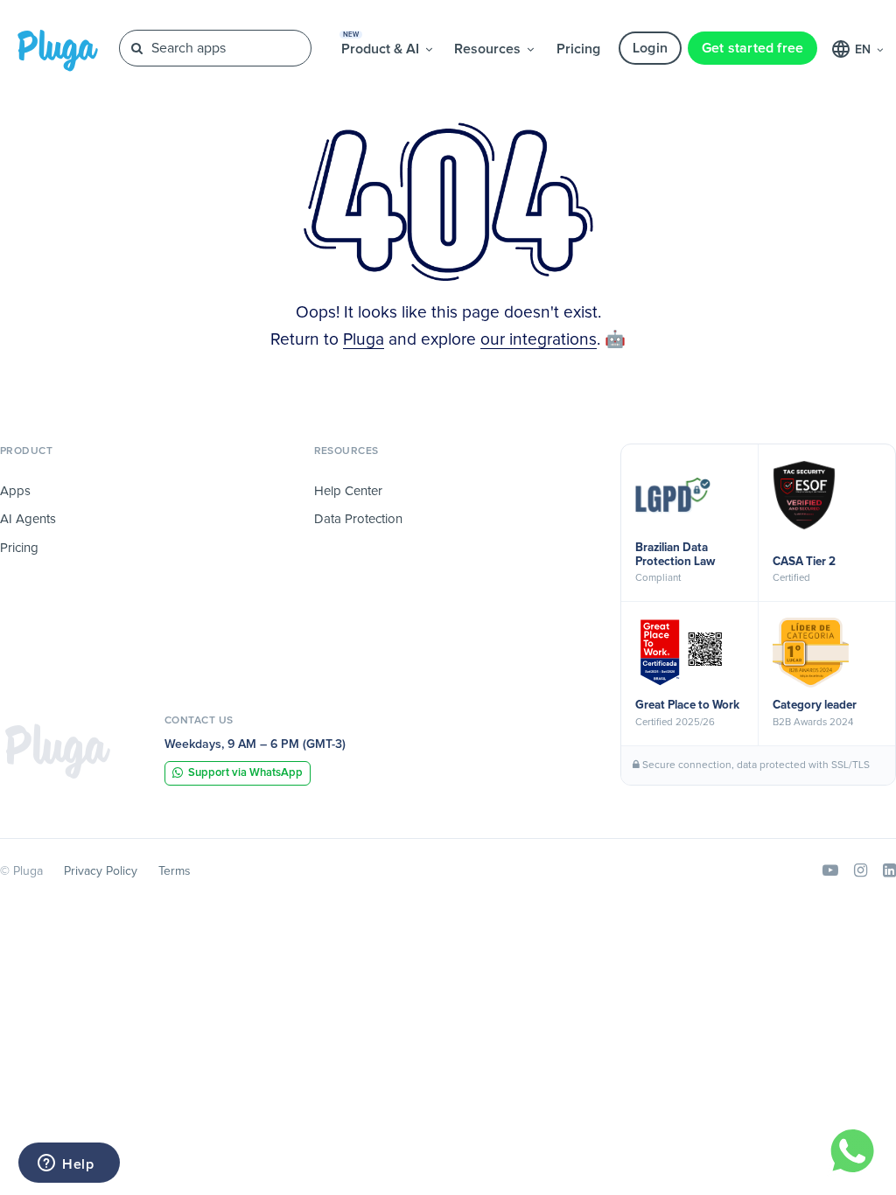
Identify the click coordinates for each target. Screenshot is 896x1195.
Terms (174, 871)
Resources (489, 49)
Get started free (753, 48)
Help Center (348, 491)
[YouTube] (830, 871)
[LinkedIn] (889, 871)
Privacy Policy (100, 871)
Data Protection (358, 519)
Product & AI (382, 43)
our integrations (538, 340)
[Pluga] (58, 750)
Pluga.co (58, 50)
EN (864, 50)
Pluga (363, 340)
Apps (15, 491)
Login (650, 48)
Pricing (578, 49)
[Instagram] (860, 871)
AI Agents (28, 519)
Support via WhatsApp (245, 773)
